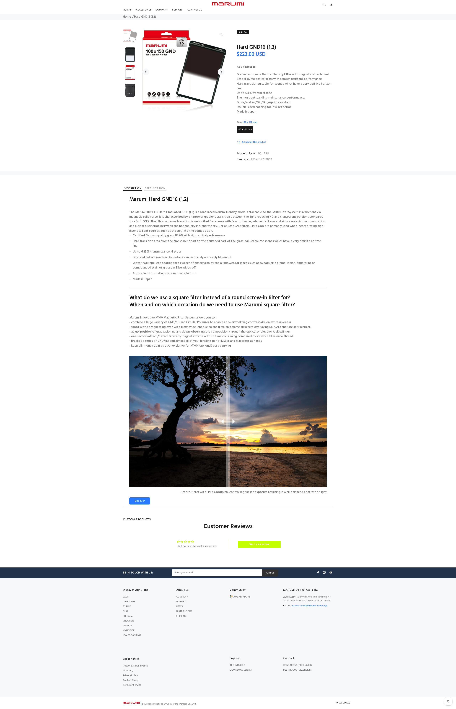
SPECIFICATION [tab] (155, 188)
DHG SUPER (129, 602)
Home (127, 16)
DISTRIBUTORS (184, 611)
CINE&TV (128, 626)
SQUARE (263, 153)
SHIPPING (181, 616)
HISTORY (181, 602)
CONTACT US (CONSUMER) (297, 665)
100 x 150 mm (245, 130)
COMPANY (182, 597)
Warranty (128, 671)
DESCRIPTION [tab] (132, 189)
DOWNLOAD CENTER (241, 670)
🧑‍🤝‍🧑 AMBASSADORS (240, 597)
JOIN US (270, 573)
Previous (145, 71)
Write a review (259, 544)
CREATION (128, 621)
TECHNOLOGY (237, 665)
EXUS (126, 597)
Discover (140, 501)
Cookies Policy (130, 680)
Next (221, 71)
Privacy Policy (130, 675)
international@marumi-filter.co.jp (309, 606)
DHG (125, 611)
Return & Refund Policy (135, 666)
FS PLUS (127, 606)
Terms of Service (132, 685)
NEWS (179, 606)
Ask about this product (254, 142)
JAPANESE (344, 703)
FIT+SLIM (128, 616)
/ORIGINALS (129, 630)
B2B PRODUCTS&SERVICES (297, 670)
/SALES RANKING (132, 635)
